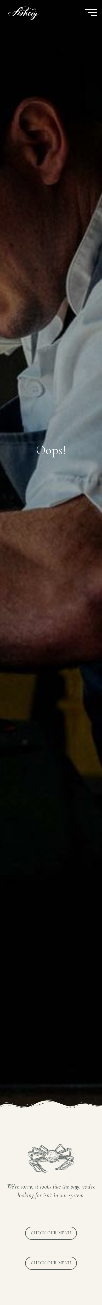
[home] (22, 13)
